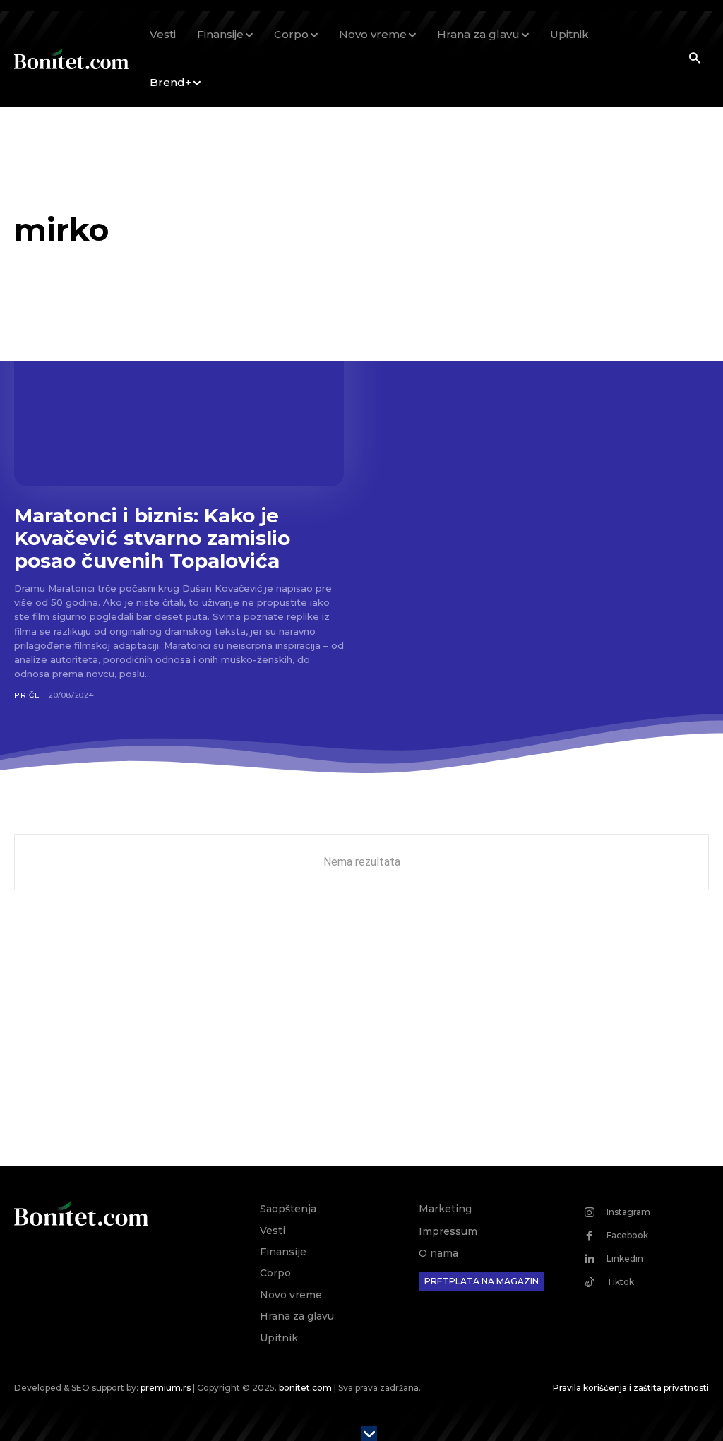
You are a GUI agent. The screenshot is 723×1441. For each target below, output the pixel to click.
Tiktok (620, 1281)
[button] (694, 58)
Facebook (627, 1235)
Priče (27, 695)
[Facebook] (589, 1235)
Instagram (628, 1212)
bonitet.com (305, 1387)
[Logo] (71, 58)
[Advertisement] (361, 1045)
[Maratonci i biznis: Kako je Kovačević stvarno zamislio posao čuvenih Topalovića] (179, 395)
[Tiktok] (589, 1282)
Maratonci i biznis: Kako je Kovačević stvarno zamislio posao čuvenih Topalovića (152, 538)
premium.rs (166, 1387)
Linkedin (625, 1258)
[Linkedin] (589, 1259)
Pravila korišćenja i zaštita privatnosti (631, 1387)
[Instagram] (589, 1212)
